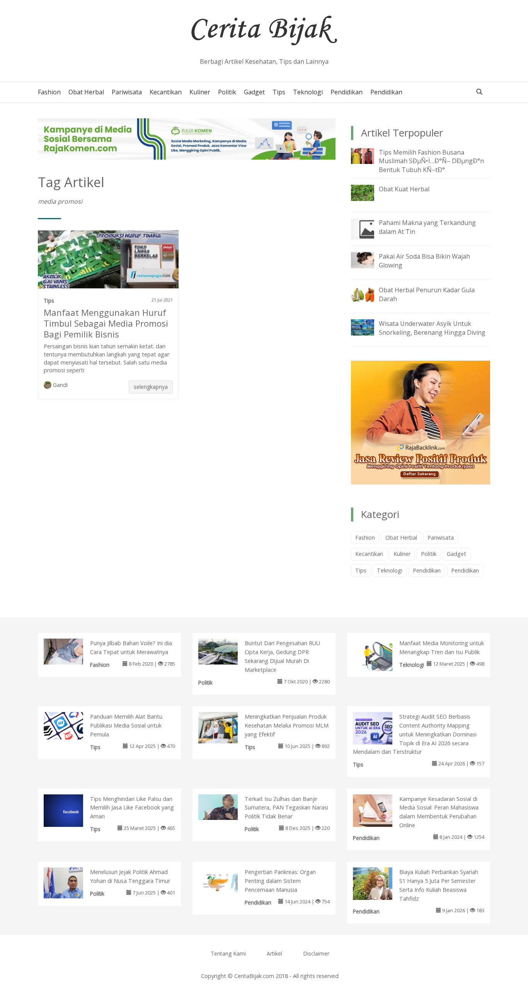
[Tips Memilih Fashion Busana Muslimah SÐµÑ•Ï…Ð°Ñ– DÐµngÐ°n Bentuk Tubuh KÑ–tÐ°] (368, 155)
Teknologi (308, 92)
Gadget (254, 92)
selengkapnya (151, 386)
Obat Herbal (86, 92)
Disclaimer (316, 953)
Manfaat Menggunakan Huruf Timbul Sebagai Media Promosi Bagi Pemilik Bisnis (106, 323)
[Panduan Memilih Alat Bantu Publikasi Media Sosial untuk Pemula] (71, 725)
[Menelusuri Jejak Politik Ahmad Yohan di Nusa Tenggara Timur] (71, 882)
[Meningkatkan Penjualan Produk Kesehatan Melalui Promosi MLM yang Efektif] (226, 727)
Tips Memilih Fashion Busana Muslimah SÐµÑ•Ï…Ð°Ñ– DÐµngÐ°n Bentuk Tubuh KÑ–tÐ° (431, 161)
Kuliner (199, 92)
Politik (227, 92)
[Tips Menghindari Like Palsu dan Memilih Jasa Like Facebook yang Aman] (71, 810)
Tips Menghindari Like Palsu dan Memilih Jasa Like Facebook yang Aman (132, 807)
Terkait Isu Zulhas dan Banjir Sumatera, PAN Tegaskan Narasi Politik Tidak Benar (286, 807)
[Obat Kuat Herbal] (368, 192)
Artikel (274, 953)
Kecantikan (166, 92)
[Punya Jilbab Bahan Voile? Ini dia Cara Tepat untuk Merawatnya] (71, 651)
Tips (279, 92)
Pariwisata (127, 92)
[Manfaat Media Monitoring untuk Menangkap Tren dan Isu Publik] (380, 661)
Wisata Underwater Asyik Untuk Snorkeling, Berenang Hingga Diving (432, 328)
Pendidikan (346, 92)
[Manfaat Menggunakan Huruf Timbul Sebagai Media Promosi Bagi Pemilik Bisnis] (108, 262)
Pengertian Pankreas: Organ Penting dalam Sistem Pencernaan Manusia (280, 880)
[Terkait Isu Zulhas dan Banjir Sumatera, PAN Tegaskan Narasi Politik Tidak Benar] (226, 806)
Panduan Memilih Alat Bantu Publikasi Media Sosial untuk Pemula (126, 725)
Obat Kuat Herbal (404, 189)
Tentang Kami (228, 953)
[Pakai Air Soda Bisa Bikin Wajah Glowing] (368, 259)
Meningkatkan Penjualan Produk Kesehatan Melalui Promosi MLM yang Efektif (287, 725)
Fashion (49, 92)
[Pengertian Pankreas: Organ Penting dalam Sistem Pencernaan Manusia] (226, 882)
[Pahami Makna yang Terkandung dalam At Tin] (368, 228)
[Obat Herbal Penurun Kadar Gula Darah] (368, 293)
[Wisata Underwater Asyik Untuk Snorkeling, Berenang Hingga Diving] (368, 326)
